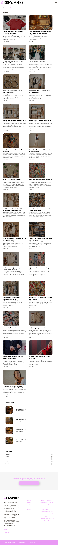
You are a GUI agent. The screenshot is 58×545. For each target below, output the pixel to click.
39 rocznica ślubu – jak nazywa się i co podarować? (21, 440)
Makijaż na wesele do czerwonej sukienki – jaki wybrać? (40, 357)
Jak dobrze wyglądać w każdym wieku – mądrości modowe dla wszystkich (13, 210)
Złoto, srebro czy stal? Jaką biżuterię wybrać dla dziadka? (13, 91)
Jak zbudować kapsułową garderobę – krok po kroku (14, 121)
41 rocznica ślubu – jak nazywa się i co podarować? (21, 430)
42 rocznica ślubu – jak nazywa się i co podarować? (21, 420)
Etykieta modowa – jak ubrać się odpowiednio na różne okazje (11, 269)
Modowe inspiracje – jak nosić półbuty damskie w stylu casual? (13, 62)
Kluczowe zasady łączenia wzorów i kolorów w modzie (40, 180)
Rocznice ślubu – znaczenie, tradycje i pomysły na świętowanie (13, 357)
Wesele (7, 464)
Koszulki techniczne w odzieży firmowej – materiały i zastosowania (14, 32)
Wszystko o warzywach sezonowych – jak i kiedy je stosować (46, 502)
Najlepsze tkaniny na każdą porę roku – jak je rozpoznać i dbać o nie (40, 121)
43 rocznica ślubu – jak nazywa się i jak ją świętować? (21, 410)
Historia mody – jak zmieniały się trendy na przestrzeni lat (40, 298)
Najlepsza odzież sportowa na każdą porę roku (40, 269)
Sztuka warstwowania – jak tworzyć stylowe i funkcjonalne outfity (14, 239)
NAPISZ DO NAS (29, 483)
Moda (7, 459)
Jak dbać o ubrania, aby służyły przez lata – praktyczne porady (40, 239)
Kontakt (6, 533)
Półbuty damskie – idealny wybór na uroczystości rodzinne (38, 62)
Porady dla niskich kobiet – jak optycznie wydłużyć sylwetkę (39, 150)
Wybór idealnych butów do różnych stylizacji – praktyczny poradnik (40, 210)
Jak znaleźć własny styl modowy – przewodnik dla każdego (12, 298)
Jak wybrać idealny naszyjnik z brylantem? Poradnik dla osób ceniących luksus (40, 32)
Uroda (7, 461)
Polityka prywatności (10, 543)
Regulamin (32, 543)
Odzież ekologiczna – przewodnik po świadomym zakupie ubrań (12, 180)
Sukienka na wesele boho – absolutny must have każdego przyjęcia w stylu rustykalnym (14, 387)
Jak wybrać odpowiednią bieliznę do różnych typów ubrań (14, 328)
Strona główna (6, 8)
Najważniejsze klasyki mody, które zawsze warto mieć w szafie (40, 91)
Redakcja (6, 530)
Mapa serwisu (22, 543)
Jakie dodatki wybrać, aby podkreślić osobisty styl (12, 150)
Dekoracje (8, 454)
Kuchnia (7, 456)
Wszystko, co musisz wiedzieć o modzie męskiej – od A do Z (39, 328)
